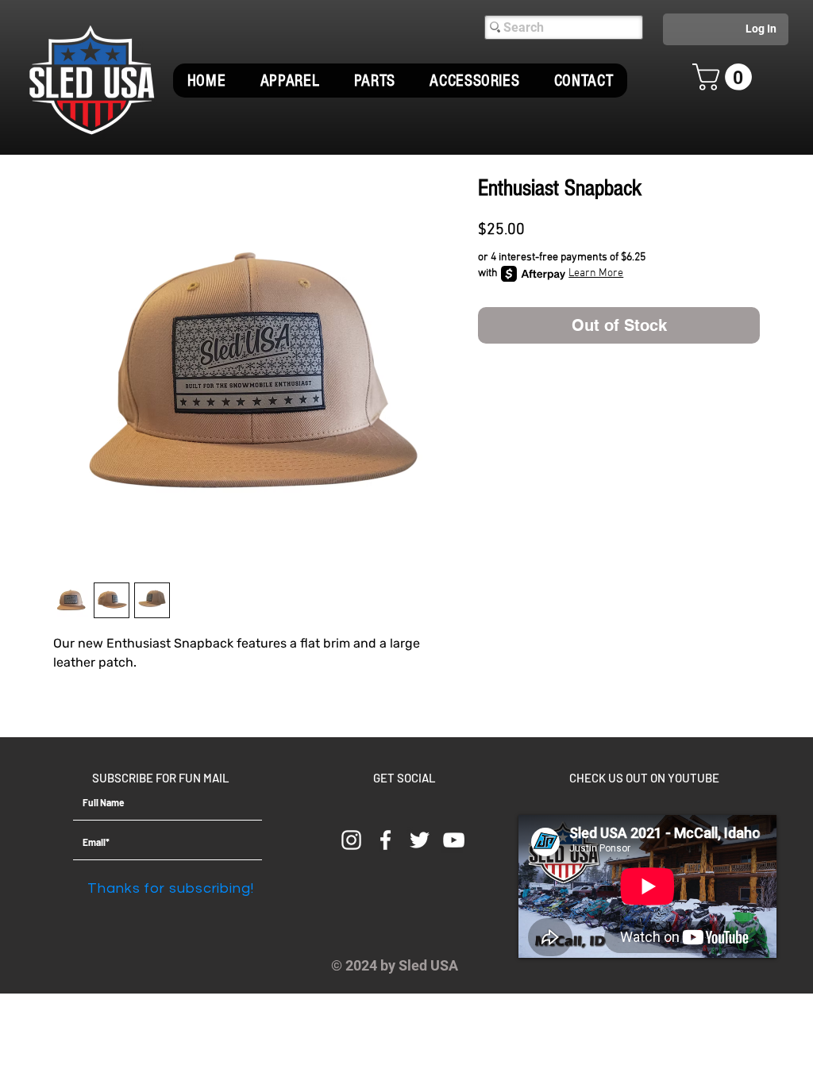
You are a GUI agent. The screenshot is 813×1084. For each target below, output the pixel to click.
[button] (289, 80)
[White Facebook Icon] (385, 840)
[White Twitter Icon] (419, 840)
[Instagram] (351, 840)
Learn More (595, 273)
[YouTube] (454, 840)
